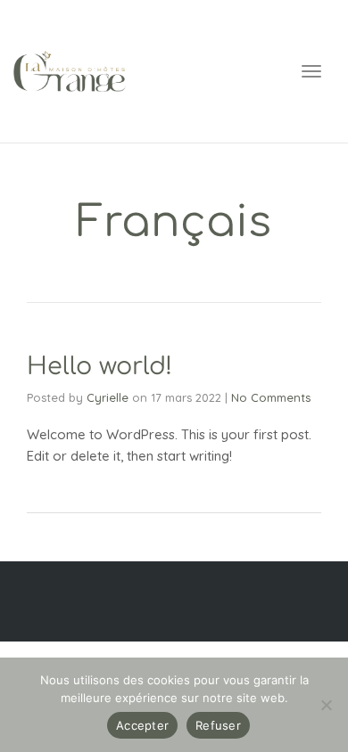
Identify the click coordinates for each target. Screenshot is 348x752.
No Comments (271, 397)
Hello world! (99, 366)
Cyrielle (107, 397)
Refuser (218, 725)
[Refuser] (326, 705)
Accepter (142, 725)
